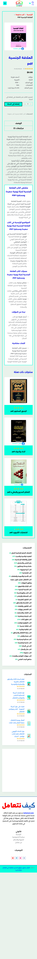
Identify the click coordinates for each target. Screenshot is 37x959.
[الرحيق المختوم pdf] (18, 391)
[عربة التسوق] (30, 3)
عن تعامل (18, 842)
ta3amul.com (28, 813)
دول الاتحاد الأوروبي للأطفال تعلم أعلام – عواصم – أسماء (17, 733)
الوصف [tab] (18, 123)
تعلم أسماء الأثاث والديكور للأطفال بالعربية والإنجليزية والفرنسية (15, 681)
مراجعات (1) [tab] (18, 128)
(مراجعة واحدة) (18, 68)
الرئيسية (18, 834)
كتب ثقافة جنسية (20, 114)
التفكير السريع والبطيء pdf (18, 492)
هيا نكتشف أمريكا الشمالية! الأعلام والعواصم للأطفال (18, 695)
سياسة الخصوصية (18, 837)
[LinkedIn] (16, 858)
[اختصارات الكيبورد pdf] (18, 512)
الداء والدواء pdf (18, 452)
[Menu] (5, 3)
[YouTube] (12, 858)
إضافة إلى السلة (13, 104)
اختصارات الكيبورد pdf (19, 533)
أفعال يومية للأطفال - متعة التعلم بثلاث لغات (16, 721)
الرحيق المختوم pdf (19, 411)
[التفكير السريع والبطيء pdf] (18, 472)
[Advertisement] (18, 770)
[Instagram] (20, 858)
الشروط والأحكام (18, 840)
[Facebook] (24, 858)
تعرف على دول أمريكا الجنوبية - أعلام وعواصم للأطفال (16, 709)
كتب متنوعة (11, 114)
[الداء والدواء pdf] (18, 431)
